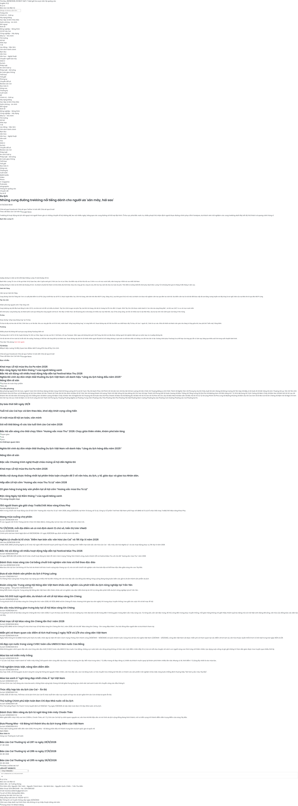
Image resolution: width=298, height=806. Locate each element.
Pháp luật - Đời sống (8, 70)
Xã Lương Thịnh (106, 393)
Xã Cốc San (137, 393)
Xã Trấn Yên (83, 393)
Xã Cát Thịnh (43, 398)
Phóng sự (3, 79)
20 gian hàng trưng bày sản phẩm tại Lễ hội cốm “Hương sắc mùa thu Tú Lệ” (44, 489)
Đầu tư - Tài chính (7, 36)
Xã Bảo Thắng (181, 393)
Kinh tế (2, 27)
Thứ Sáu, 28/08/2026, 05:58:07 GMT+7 (14, 1)
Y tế (1, 45)
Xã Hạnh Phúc (95, 391)
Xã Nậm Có (22, 398)
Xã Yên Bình (66, 393)
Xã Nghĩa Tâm (180, 391)
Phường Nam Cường (139, 398)
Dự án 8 (3, 193)
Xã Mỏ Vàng (262, 391)
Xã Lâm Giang (215, 391)
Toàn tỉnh (33, 391)
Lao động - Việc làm (8, 47)
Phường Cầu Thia (99, 398)
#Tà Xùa (44, 348)
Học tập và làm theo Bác (9, 20)
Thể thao (3, 75)
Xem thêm (4, 731)
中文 (7, 3)
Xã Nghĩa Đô (77, 396)
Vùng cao (3, 88)
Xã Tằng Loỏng (192, 393)
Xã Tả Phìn (153, 396)
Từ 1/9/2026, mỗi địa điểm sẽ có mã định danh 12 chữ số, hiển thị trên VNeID (43, 528)
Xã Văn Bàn (13, 396)
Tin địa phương (7, 388)
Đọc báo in (4, 86)
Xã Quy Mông (127, 393)
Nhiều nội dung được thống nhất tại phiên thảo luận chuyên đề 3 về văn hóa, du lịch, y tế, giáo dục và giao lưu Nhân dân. (69, 475)
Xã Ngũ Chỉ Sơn (290, 396)
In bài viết (36, 209)
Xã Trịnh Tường (251, 393)
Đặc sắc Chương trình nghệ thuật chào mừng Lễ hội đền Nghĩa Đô (38, 462)
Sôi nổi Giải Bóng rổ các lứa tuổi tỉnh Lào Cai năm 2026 (31, 424)
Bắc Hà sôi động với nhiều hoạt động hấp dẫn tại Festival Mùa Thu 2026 (41, 373)
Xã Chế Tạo (4, 398)
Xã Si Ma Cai (260, 396)
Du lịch (2, 63)
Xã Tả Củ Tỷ (197, 396)
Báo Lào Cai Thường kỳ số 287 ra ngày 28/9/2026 (28, 742)
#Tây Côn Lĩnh (53, 348)
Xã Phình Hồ (106, 391)
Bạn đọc (3, 52)
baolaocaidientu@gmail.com (16, 791)
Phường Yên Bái (125, 398)
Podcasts (3, 184)
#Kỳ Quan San (21, 348)
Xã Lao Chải (13, 398)
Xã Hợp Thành (147, 393)
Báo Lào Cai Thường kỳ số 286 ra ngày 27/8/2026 (28, 751)
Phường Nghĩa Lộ (71, 398)
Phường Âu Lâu (153, 398)
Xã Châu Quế (204, 391)
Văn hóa (3, 54)
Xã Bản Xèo (272, 393)
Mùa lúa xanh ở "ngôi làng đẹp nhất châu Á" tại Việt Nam (32, 678)
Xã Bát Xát (281, 393)
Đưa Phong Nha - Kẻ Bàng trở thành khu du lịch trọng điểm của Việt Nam (42, 723)
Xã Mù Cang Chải (55, 391)
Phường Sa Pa (192, 398)
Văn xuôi (3, 138)
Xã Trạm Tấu (85, 391)
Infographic (4, 186)
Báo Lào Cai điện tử (7, 8)
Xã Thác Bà (57, 393)
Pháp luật (3, 65)
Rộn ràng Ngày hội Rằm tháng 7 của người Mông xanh (31, 370)
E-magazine (4, 182)
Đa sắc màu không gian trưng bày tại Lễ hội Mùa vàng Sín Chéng (37, 607)
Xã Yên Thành (47, 393)
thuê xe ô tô (8, 773)
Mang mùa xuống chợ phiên (16, 516)
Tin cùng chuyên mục (10, 499)
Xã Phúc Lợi (15, 393)
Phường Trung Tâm (85, 398)
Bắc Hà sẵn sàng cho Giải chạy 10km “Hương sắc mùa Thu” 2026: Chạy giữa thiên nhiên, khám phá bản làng (62, 431)
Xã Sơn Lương (133, 391)
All (1, 95)
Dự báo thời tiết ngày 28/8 (15, 404)
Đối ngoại (3, 24)
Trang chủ (4, 13)
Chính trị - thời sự (6, 15)
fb (1, 6)
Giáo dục (3, 43)
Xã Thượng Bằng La (156, 391)
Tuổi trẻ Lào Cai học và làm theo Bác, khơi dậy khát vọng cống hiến (38, 410)
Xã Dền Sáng (224, 393)
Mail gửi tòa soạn (35, 1)
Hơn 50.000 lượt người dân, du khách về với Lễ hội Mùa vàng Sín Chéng (41, 596)
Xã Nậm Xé (280, 396)
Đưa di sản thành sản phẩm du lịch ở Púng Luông (28, 573)
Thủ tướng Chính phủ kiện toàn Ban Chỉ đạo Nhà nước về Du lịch (36, 700)
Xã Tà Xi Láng (32, 398)
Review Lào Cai (5, 84)
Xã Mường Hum (213, 393)
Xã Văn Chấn (144, 391)
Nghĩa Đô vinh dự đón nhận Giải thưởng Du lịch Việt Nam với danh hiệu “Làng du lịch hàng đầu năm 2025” (61, 377)
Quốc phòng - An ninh (8, 22)
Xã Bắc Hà (189, 396)
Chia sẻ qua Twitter (25, 209)
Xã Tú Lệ (77, 391)
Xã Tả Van (145, 396)
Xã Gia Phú (202, 393)
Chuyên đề (4, 191)
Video (2, 177)
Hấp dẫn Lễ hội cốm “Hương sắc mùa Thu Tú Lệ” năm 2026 (33, 482)
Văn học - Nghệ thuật (8, 56)
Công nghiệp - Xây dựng (9, 33)
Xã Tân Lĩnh (292, 391)
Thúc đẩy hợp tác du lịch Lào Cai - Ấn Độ (23, 689)
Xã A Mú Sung (240, 393)
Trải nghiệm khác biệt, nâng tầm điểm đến (24, 666)
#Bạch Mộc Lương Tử (8, 348)
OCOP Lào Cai (5, 31)
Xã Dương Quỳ (23, 396)
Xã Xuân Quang (170, 393)
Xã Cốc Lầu (162, 396)
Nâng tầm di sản (9, 380)
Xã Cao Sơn (251, 396)
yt (2, 6)
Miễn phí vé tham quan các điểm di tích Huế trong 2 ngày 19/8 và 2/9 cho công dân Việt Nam (53, 632)
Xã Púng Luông (68, 391)
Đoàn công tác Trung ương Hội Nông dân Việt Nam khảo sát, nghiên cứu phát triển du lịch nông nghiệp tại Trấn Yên (66, 585)
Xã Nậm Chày (262, 393)
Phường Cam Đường (167, 398)
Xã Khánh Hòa (5, 393)
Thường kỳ (4, 90)
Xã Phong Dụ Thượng (56, 398)
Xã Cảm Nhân (36, 393)
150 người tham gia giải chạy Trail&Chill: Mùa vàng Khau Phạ (35, 505)
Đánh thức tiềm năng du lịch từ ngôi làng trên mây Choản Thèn (36, 712)
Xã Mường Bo (128, 396)
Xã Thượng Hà (87, 396)
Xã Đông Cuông (227, 391)
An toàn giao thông (7, 72)
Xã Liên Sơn (115, 391)
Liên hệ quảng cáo (49, 1)
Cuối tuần (3, 93)
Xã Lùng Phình (208, 396)
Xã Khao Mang (43, 391)
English (2, 3)
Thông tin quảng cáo (8, 189)
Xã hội (2, 40)
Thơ (1, 141)
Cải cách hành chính (8, 49)
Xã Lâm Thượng (273, 391)
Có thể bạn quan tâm (10, 442)
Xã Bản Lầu (242, 396)
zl (4, 6)
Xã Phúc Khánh (109, 396)
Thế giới (3, 77)
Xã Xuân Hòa (98, 396)
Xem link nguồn (19, 342)
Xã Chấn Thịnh (169, 391)
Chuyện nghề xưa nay (8, 59)
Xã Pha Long (218, 396)
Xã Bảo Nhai (171, 396)
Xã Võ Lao (289, 393)
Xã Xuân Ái (253, 391)
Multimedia (4, 175)
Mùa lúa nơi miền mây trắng (16, 655)
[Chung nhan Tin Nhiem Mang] (12, 804)
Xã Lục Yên (283, 391)
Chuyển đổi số (5, 81)
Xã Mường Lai (25, 393)
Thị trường (4, 38)
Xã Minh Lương (46, 396)
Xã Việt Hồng (117, 393)
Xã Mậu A (245, 391)
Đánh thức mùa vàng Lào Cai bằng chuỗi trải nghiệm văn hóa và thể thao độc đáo (47, 562)
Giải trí (2, 61)
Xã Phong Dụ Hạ (192, 391)
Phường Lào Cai (181, 398)
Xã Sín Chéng (270, 396)
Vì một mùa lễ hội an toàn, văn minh (21, 417)
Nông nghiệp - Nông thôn (10, 29)
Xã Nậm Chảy (57, 396)
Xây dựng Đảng (6, 17)
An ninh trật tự (5, 68)
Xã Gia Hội (124, 391)
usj (2, 776)
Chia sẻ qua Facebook (8, 209)
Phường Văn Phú (112, 398)
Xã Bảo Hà (119, 396)
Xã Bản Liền (180, 396)
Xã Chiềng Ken (35, 396)
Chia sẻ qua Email (47, 209)
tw (6, 779)
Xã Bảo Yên (67, 396)
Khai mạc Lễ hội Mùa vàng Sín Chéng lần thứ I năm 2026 (32, 621)
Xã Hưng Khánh (94, 393)
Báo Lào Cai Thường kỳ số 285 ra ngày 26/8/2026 (28, 760)
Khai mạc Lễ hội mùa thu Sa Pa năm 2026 (24, 366)
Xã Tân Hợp (237, 391)
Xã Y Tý (232, 393)
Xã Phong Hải (158, 393)
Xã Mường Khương (230, 396)
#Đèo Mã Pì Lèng (34, 348)
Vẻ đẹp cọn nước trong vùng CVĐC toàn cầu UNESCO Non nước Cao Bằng (42, 644)
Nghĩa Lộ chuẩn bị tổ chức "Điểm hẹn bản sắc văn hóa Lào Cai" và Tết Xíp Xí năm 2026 (49, 539)
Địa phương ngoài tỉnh (9, 391)
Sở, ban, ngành (23, 391)
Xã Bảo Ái (74, 393)
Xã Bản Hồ (137, 396)
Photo (2, 179)
